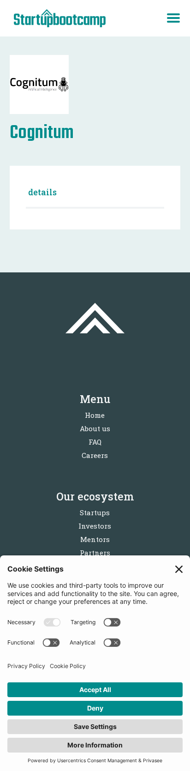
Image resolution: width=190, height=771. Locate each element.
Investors (94, 525)
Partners (95, 552)
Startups (95, 512)
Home (95, 415)
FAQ (95, 441)
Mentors (95, 539)
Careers (95, 455)
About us (95, 428)
